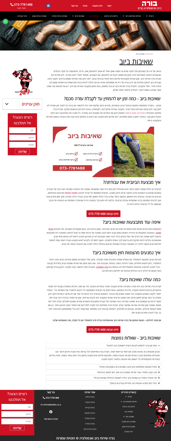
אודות (85, 5)
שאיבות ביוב (94, 16)
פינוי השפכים (102, 266)
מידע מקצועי (97, 5)
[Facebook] (48, 6)
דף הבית (149, 54)
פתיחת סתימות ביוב (133, 16)
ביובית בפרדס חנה (89, 429)
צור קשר (74, 5)
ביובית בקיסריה (90, 418)
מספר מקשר (21, 8)
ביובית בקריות (90, 407)
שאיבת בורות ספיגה (59, 16)
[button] (6, 104)
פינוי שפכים (22, 16)
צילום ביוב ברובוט (111, 16)
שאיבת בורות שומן (39, 16)
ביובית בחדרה (90, 423)
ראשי (109, 5)
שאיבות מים (79, 16)
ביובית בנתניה (90, 402)
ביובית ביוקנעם (90, 413)
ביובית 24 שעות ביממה (135, 112)
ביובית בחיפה (90, 397)
